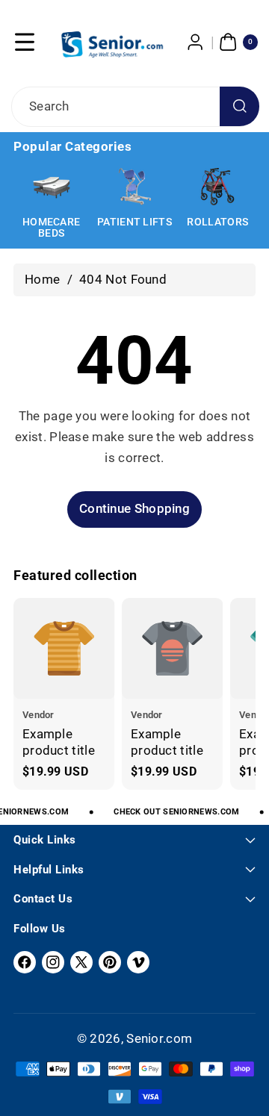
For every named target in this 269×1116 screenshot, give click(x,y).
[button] (24, 41)
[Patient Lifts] (134, 186)
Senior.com (159, 1038)
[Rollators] (217, 186)
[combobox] (134, 107)
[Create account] (195, 41)
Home (42, 279)
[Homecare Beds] (51, 186)
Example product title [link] (58, 742)
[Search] (239, 106)
